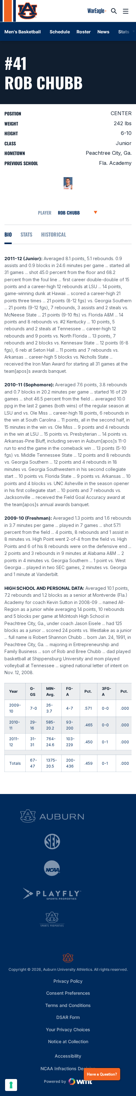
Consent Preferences (68, 993)
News (103, 31)
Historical (53, 234)
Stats (26, 234)
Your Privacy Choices (68, 1029)
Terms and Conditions (68, 1005)
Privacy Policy (68, 981)
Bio (8, 234)
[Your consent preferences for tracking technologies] (11, 1085)
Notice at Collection (68, 1041)
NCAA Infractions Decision (68, 1068)
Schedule (60, 31)
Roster (84, 31)
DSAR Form (68, 1017)
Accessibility (68, 1056)
